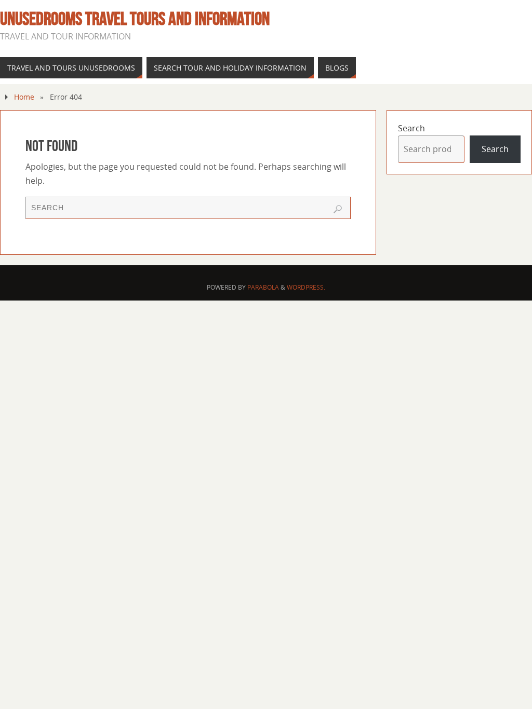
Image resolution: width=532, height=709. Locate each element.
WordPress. (306, 287)
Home (24, 97)
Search (411, 128)
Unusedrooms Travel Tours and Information (135, 18)
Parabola (263, 287)
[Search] (337, 209)
